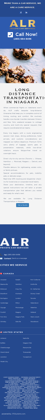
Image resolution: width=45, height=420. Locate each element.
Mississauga (19, 307)
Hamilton (18, 284)
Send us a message (19, 258)
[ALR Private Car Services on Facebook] (21, 12)
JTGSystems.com (18, 414)
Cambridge (4, 303)
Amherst (3, 338)
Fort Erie (3, 317)
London (18, 298)
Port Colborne (35, 279)
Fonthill (3, 312)
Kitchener (18, 293)
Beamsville (4, 284)
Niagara (18, 312)
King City (18, 289)
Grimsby (3, 321)
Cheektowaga (5, 347)
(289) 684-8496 (13, 254)
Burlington (4, 298)
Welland (33, 312)
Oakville (18, 321)
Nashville (26, 338)
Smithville (33, 284)
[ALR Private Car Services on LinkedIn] (26, 12)
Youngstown (27, 357)
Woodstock (34, 321)
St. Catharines (35, 289)
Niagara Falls (19, 317)
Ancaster (3, 279)
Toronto (33, 298)
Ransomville (27, 347)
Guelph (17, 279)
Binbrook (3, 289)
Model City (4, 361)
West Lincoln (34, 317)
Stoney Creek (35, 293)
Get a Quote (22, 205)
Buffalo (2, 343)
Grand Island (4, 352)
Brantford (3, 293)
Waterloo (33, 307)
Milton (17, 303)
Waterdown (34, 303)
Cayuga (3, 307)
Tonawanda (27, 352)
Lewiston (3, 357)
